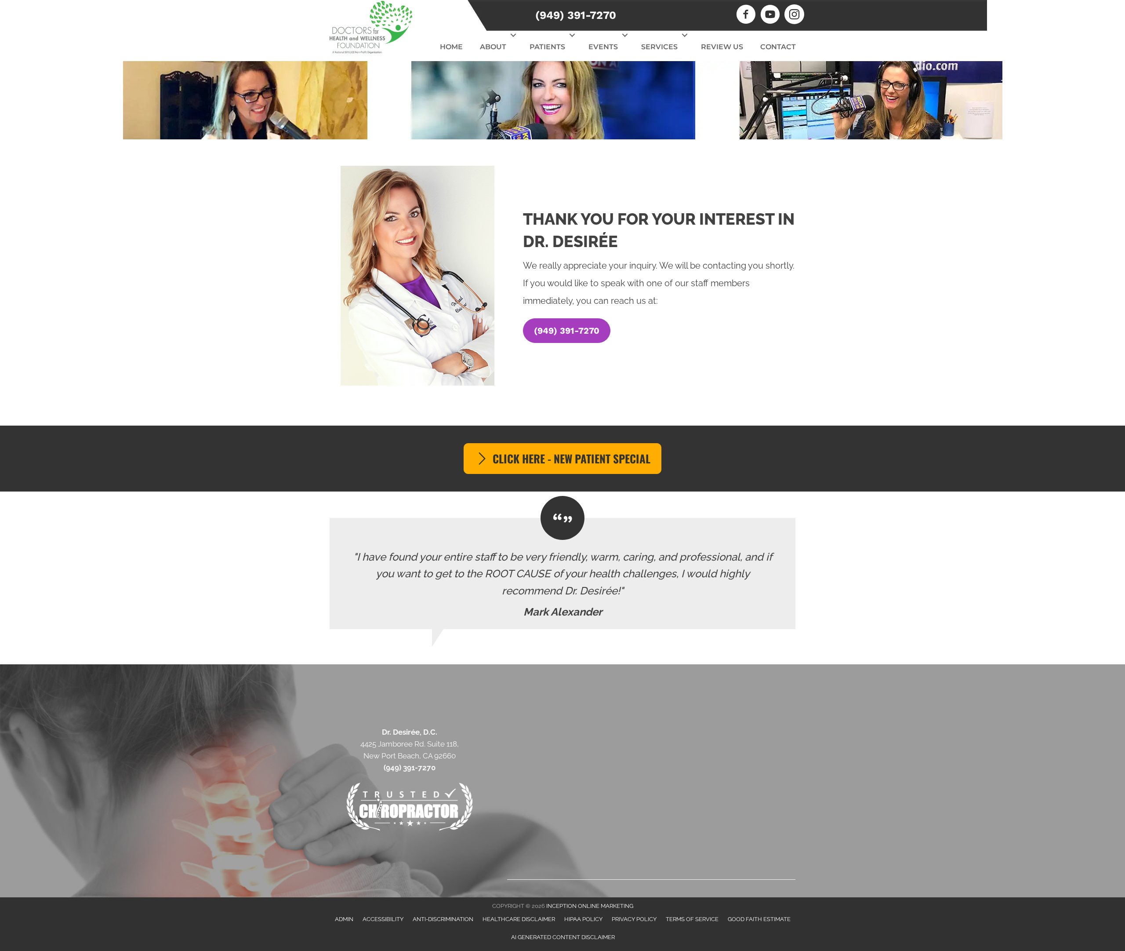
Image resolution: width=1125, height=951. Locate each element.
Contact (778, 47)
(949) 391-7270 (575, 15)
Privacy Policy (634, 919)
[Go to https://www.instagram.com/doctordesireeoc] (794, 15)
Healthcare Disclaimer (519, 919)
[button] (513, 35)
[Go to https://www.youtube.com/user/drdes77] (770, 15)
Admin (344, 919)
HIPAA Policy (583, 919)
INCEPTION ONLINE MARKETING (589, 906)
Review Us (722, 47)
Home (451, 47)
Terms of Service (692, 919)
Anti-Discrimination (443, 919)
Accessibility (383, 919)
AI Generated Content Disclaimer (563, 937)
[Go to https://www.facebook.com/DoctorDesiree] (746, 15)
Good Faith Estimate (759, 919)
